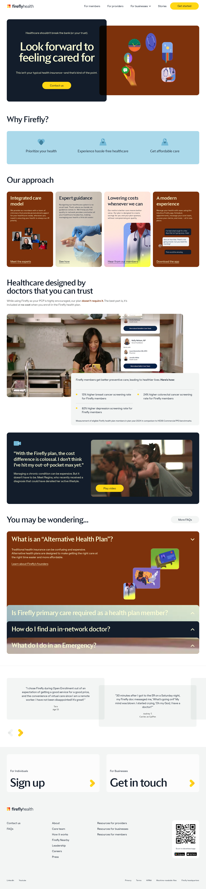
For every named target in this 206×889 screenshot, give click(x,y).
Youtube (22, 880)
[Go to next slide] (20, 732)
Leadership (59, 845)
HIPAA (149, 880)
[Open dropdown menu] (150, 6)
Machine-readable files (166, 880)
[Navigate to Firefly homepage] (20, 6)
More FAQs (185, 519)
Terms (138, 880)
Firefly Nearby (60, 840)
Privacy (128, 880)
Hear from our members (123, 261)
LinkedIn (10, 880)
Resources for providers (112, 823)
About (56, 823)
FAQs (10, 829)
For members (92, 6)
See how (64, 261)
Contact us (56, 85)
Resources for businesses (112, 829)
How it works (60, 834)
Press (55, 857)
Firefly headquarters (190, 880)
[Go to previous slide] (10, 732)
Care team (58, 829)
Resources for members (112, 834)
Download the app (168, 261)
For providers (115, 6)
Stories (162, 6)
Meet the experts (20, 261)
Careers (57, 851)
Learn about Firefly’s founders (30, 564)
